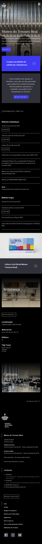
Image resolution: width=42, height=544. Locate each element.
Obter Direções (8, 314)
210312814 (9, 474)
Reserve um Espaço (11, 496)
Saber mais (8, 295)
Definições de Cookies (11, 527)
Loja (5, 503)
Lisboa (6, 507)
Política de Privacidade (11, 514)
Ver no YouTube (20, 97)
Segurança (7, 517)
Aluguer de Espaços (10, 510)
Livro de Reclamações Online (13, 524)
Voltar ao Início (32, 401)
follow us (6, 49)
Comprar (5, 129)
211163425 (9, 480)
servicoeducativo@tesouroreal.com (16, 487)
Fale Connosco (8, 520)
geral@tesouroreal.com (12, 485)
